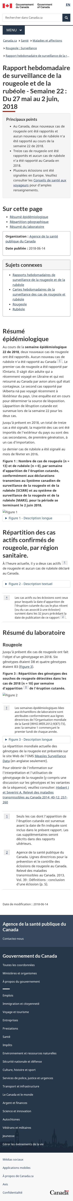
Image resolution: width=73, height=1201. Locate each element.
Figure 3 (26, 667)
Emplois (8, 995)
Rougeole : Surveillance (21, 48)
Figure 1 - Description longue (30, 518)
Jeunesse (9, 1136)
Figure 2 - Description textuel (30, 584)
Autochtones (11, 1119)
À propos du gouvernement (21, 981)
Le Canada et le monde (18, 1095)
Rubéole (19, 309)
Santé (25, 41)
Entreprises (10, 1020)
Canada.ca (10, 41)
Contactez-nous (13, 939)
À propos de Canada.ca (18, 1176)
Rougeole (20, 304)
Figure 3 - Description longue (30, 739)
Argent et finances (15, 1103)
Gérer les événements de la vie (23, 1144)
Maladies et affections (47, 41)
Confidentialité (12, 1192)
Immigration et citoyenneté (21, 1004)
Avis (5, 1184)
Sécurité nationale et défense (22, 1061)
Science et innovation (17, 1111)
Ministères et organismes (20, 973)
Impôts (7, 1045)
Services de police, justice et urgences (28, 1078)
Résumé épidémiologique (29, 217)
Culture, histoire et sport (19, 1070)
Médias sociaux (13, 1159)
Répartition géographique (29, 222)
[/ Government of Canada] (27, 5)
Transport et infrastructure (21, 1086)
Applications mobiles (16, 1168)
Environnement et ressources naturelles (30, 1053)
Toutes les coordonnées (19, 965)
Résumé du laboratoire (27, 227)
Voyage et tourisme (16, 1012)
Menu (15, 30)
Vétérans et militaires (17, 1128)
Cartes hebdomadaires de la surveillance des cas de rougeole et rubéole (39, 294)
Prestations (10, 1028)
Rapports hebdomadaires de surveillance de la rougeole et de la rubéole (39, 280)
